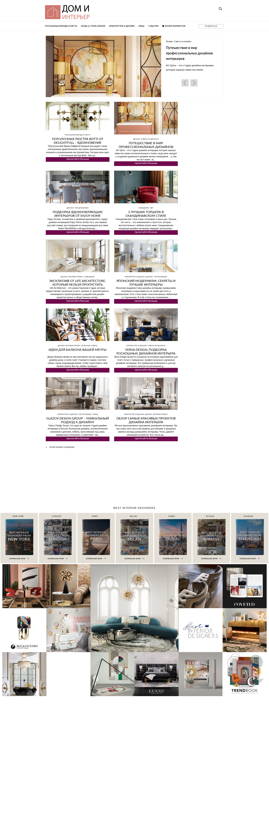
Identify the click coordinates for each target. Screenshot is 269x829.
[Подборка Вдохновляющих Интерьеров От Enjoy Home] (77, 187)
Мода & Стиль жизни (93, 26)
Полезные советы (89, 345)
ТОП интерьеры (160, 277)
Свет (151, 208)
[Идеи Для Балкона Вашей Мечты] (77, 324)
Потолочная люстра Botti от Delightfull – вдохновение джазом (77, 143)
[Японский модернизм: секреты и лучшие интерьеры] (146, 255)
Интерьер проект (75, 277)
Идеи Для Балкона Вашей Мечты (77, 349)
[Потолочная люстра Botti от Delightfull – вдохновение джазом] (77, 116)
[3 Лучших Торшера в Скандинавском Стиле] (146, 187)
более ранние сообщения (61, 447)
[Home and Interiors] (90, 10)
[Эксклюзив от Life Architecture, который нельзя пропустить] (77, 255)
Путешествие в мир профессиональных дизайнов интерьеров (47, 53)
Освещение (143, 208)
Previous (185, 82)
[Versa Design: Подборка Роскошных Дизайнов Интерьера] (146, 324)
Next (194, 82)
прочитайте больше (77, 159)
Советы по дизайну (150, 139)
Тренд (95, 414)
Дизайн (204, 42)
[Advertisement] (134, 478)
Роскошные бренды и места (61, 26)
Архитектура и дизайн (122, 26)
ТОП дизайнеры (216, 42)
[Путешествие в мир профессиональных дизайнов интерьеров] (146, 118)
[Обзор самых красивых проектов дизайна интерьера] (146, 393)
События (153, 26)
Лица (141, 26)
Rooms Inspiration (175, 26)
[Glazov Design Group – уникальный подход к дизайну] (77, 393)
